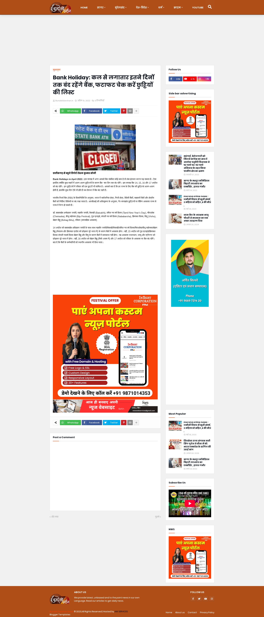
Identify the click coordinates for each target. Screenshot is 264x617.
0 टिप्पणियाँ (99, 100)
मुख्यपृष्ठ (57, 69)
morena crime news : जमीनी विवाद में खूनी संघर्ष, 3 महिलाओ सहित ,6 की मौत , (197, 201)
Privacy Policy (207, 612)
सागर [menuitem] (100, 7)
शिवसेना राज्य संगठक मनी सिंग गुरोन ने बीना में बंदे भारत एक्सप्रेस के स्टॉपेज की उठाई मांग (197, 445)
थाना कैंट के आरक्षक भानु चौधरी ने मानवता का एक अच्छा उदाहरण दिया (196, 218)
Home (169, 612)
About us (180, 612)
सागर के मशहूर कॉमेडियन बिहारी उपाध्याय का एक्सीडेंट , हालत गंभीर (196, 183)
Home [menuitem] (84, 7)
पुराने (157, 516)
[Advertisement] (132, 40)
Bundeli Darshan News (62, 611)
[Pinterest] (124, 111)
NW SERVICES (121, 611)
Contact (192, 612)
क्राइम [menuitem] (177, 7)
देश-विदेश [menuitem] (141, 7)
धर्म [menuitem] (160, 7)
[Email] (130, 111)
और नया (54, 516)
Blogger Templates (60, 614)
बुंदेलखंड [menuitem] (120, 7)
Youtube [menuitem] (197, 7)
